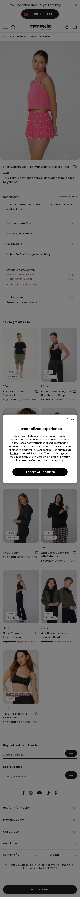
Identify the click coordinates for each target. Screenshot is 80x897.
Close (70, 419)
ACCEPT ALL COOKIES (40, 472)
